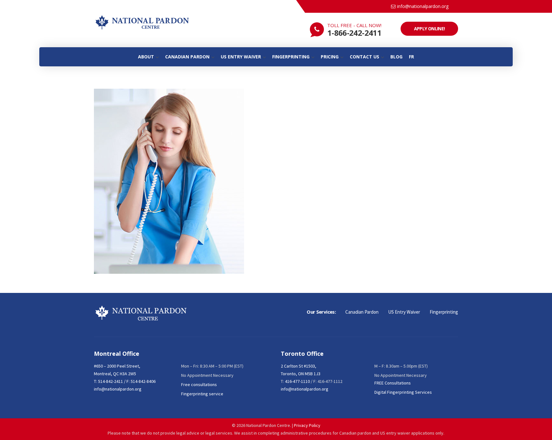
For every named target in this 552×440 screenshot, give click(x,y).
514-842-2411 (110, 381)
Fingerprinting (444, 312)
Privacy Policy (307, 425)
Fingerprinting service (202, 394)
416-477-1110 (297, 381)
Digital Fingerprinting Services (403, 392)
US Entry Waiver (404, 312)
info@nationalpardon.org (422, 6)
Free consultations (199, 384)
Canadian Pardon (362, 312)
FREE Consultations (392, 383)
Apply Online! (429, 29)
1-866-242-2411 (354, 32)
